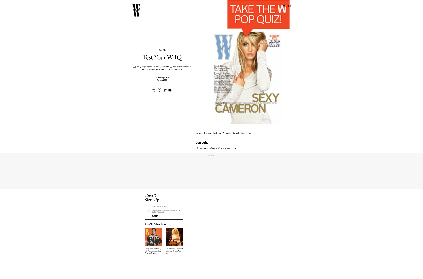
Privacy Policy (161, 212)
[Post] (159, 90)
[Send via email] (170, 90)
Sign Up (152, 197)
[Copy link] (165, 90)
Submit (155, 216)
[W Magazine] (136, 10)
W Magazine (163, 77)
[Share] (154, 90)
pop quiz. (202, 142)
